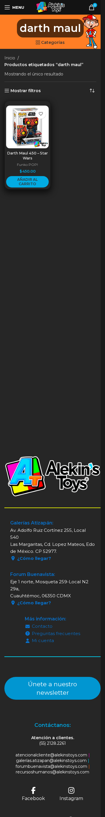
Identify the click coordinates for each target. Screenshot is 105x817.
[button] (27, 182)
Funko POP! (27, 164)
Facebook (33, 798)
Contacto (42, 626)
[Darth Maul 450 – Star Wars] (27, 127)
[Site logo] (50, 7)
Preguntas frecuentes (56, 633)
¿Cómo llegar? (34, 558)
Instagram (71, 798)
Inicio (9, 58)
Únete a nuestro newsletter (52, 688)
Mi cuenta (43, 640)
